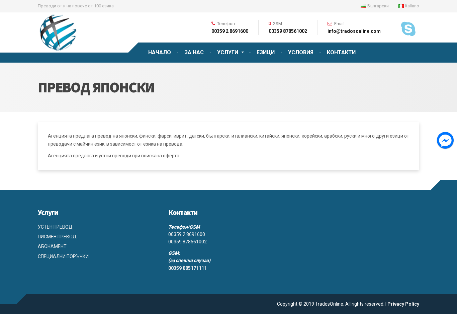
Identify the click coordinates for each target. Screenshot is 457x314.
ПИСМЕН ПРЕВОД (57, 236)
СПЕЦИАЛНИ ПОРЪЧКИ (63, 256)
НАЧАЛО (159, 52)
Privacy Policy (403, 304)
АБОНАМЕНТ (52, 246)
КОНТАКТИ (341, 52)
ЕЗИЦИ (266, 52)
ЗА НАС (194, 52)
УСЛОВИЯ (300, 52)
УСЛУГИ (227, 52)
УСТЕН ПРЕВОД (55, 227)
